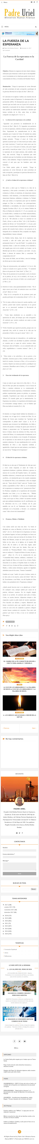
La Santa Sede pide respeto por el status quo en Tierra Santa (20, 1060)
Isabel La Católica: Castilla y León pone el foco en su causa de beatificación (19, 1122)
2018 (6, 915)
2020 (6, 921)
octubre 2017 (8, 907)
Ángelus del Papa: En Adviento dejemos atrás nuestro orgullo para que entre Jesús (19, 1071)
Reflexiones (10, 621)
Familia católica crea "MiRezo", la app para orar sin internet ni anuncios (19, 1111)
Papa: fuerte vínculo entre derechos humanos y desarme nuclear (17, 1065)
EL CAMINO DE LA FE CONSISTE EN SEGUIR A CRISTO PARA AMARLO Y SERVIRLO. (19, 662)
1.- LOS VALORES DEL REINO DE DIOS (19, 969)
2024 (6, 931)
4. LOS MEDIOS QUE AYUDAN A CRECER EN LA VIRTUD (19, 716)
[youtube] (31, 2)
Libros (19, 684)
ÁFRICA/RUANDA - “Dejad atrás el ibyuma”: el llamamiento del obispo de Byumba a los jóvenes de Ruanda (19, 1092)
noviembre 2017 (9, 909)
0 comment (7, 50)
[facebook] (37, 2)
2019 (6, 918)
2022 (6, 926)
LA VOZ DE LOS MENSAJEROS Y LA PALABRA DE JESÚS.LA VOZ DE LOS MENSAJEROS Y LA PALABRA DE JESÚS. (20, 689)
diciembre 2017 (9, 912)
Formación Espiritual (10, 949)
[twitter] (34, 2)
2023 (6, 928)
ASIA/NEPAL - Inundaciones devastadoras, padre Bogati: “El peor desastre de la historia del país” (18, 1098)
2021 (6, 923)
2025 (6, 933)
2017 (6, 905)
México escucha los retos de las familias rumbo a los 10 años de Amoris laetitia (19, 1116)
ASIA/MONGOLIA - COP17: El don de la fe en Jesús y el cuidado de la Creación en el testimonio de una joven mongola (20, 1085)
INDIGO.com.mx (29, 1139)
